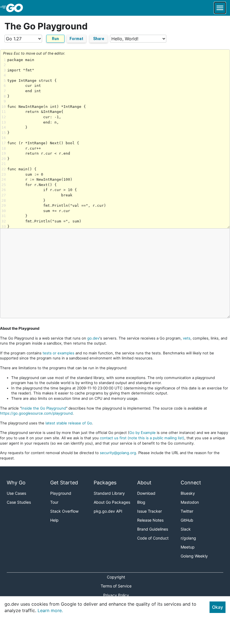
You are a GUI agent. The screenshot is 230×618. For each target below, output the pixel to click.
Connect (191, 482)
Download (146, 493)
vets (186, 338)
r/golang (188, 538)
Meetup (188, 547)
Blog (141, 502)
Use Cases (16, 493)
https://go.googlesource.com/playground (36, 413)
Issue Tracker (149, 511)
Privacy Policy (116, 595)
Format (76, 38)
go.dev (93, 338)
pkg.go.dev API (108, 511)
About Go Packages (112, 502)
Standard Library (109, 493)
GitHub (187, 520)
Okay (217, 607)
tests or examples (58, 353)
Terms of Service (116, 586)
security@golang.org (118, 452)
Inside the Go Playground (43, 408)
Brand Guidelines (152, 529)
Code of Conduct (153, 538)
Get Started (64, 482)
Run (55, 38)
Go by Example (142, 432)
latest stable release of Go (68, 423)
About (144, 482)
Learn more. (50, 610)
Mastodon (190, 502)
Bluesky (188, 493)
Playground (60, 493)
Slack (186, 529)
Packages (105, 482)
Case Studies (19, 502)
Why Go (16, 482)
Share (98, 38)
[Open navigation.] (220, 7)
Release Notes (150, 520)
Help (54, 520)
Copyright (116, 577)
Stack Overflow (64, 511)
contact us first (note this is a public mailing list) (142, 438)
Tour (54, 502)
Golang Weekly (194, 556)
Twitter (187, 511)
